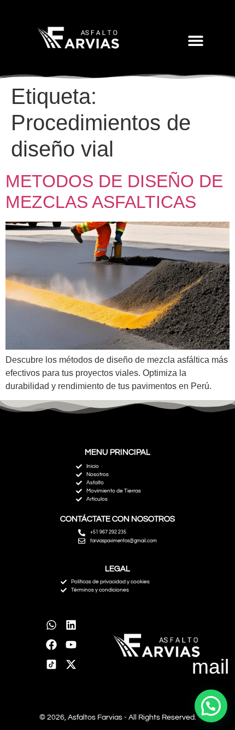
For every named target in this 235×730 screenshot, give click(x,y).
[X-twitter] (71, 664)
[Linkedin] (71, 625)
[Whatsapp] (51, 625)
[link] (51, 664)
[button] (195, 40)
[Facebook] (51, 644)
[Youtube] (71, 644)
